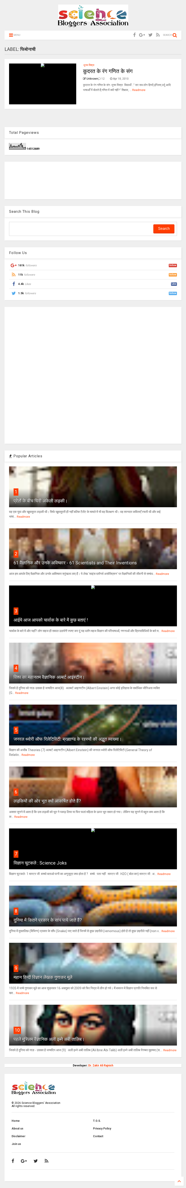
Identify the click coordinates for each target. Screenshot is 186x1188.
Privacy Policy (102, 1128)
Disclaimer (18, 1136)
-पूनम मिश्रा (88, 65)
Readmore (138, 90)
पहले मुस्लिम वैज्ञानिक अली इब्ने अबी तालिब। (49, 1039)
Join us (16, 1144)
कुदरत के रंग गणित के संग (108, 71)
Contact (98, 1136)
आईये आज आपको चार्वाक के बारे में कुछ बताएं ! (51, 620)
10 (17, 1030)
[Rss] (158, 35)
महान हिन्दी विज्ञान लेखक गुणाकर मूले (43, 977)
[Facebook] (134, 35)
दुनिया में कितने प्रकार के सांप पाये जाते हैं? (48, 920)
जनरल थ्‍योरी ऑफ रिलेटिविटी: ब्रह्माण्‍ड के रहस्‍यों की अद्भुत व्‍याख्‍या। (68, 739)
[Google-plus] (142, 35)
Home (16, 1120)
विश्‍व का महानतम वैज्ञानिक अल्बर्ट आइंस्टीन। (49, 677)
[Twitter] (150, 35)
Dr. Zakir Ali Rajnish (100, 1065)
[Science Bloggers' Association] (93, 25)
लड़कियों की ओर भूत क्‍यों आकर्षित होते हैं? (47, 801)
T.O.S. (97, 1120)
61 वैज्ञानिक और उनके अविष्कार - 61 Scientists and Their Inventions (75, 563)
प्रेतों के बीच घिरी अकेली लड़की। (41, 501)
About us (17, 1128)
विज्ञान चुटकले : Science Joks (40, 863)
